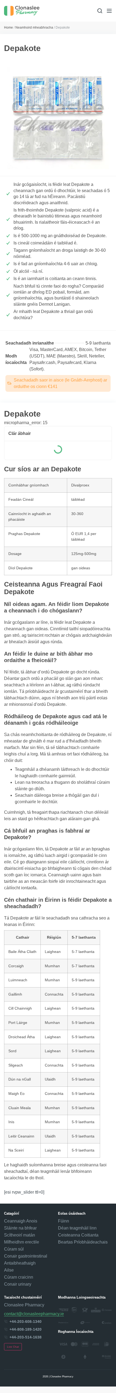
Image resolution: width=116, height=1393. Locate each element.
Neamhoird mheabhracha (34, 27)
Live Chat (13, 1346)
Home (8, 27)
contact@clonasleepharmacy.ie (34, 1314)
